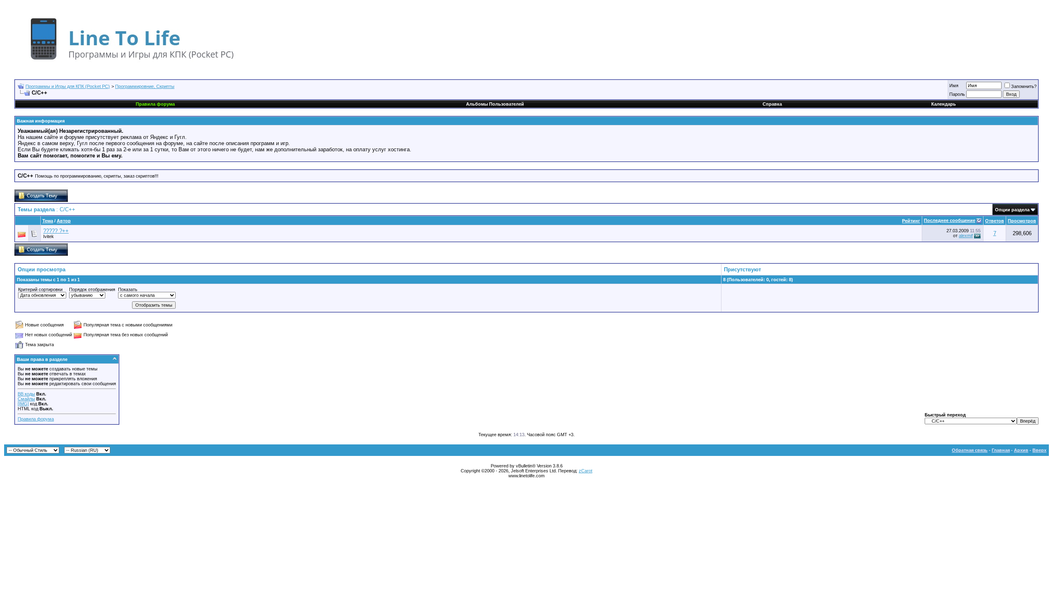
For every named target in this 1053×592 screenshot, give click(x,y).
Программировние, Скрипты (144, 86)
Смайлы (26, 398)
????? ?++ (56, 231)
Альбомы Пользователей (495, 104)
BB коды (26, 393)
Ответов (994, 220)
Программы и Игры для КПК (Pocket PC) (68, 86)
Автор (64, 220)
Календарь (943, 104)
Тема (47, 220)
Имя (953, 85)
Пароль (957, 94)
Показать (127, 289)
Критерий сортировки (40, 289)
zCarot (585, 470)
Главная (1001, 450)
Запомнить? (1024, 86)
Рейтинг (911, 220)
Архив (1021, 450)
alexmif (966, 235)
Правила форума (36, 418)
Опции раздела (1012, 209)
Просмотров (1022, 220)
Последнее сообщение (949, 220)
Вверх (1039, 450)
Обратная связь (970, 450)
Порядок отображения (92, 289)
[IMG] (23, 403)
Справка (772, 104)
